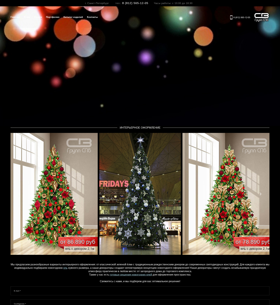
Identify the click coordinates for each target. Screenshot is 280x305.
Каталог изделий (73, 17)
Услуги (38, 17)
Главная (15, 17)
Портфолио (52, 17)
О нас (27, 17)
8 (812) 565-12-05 (135, 3)
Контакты (92, 17)
